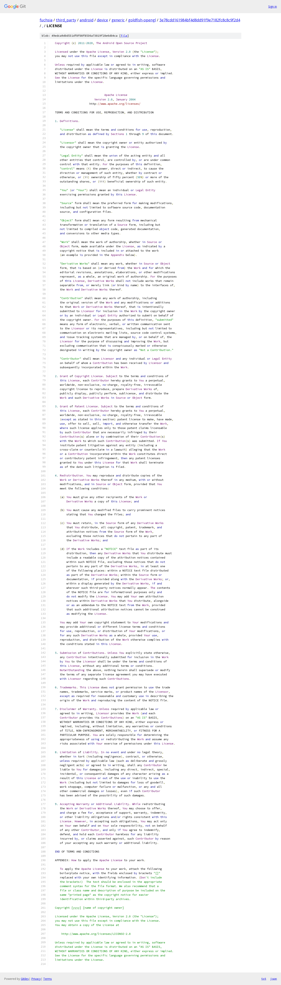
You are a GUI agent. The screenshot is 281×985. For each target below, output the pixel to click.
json (273, 978)
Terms (47, 979)
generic (118, 19)
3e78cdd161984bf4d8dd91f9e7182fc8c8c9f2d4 (199, 19)
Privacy (36, 979)
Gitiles (25, 979)
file (124, 35)
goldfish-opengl (142, 19)
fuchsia (46, 19)
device (102, 19)
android (86, 19)
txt (263, 978)
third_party (66, 19)
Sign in (272, 6)
